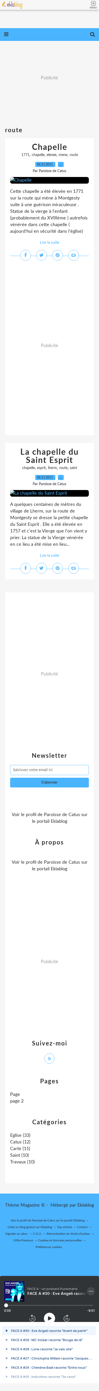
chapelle (38, 155)
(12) (20, 1142)
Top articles (64, 1227)
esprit (41, 468)
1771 (25, 155)
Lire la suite (49, 242)
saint (73, 468)
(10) (19, 1155)
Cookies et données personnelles (60, 1240)
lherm (52, 468)
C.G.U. (37, 1233)
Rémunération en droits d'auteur (68, 1233)
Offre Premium (23, 1240)
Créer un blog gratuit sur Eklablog (30, 1227)
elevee (51, 155)
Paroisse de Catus (62, 815)
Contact (82, 1227)
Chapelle (49, 147)
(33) (20, 1135)
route (74, 155)
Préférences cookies (49, 1247)
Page (15, 1094)
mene (63, 155)
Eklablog (85, 1205)
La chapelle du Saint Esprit (49, 456)
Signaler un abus (16, 1233)
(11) (20, 1149)
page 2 (17, 1101)
